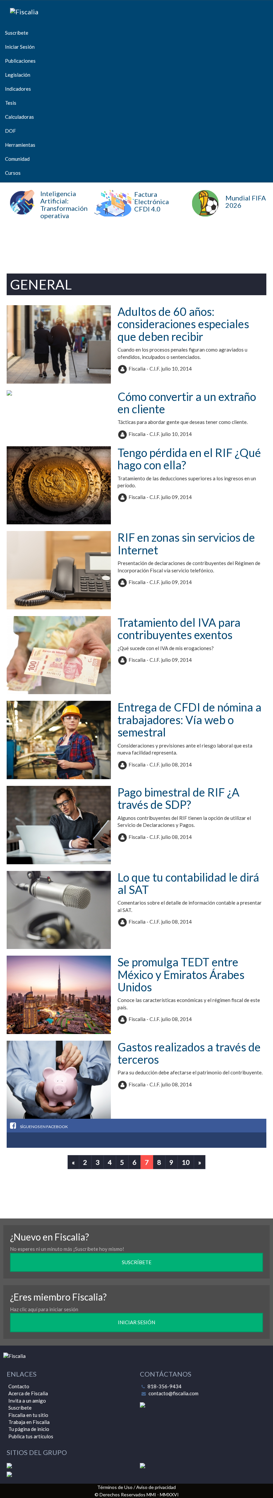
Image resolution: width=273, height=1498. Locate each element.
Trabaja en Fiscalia (29, 1422)
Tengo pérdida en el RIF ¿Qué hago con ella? (189, 459)
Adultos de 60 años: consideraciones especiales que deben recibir (183, 324)
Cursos (13, 173)
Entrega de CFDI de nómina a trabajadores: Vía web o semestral (189, 719)
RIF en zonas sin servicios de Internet (186, 543)
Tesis (10, 103)
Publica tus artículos (30, 1436)
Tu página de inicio (28, 1429)
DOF (10, 131)
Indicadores (18, 89)
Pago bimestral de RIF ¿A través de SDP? (178, 798)
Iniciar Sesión (20, 47)
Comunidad (17, 159)
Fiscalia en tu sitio (28, 1415)
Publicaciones (20, 61)
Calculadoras (19, 117)
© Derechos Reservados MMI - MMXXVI (137, 1494)
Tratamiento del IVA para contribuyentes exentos (179, 628)
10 (186, 1162)
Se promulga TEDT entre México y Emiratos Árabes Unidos (181, 974)
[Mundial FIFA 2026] (227, 215)
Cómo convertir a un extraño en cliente (187, 403)
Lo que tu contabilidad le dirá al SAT (188, 883)
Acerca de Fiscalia (28, 1393)
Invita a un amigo (27, 1401)
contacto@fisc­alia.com (173, 1393)
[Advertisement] (136, 244)
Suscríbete (16, 33)
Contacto (18, 1386)
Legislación (17, 75)
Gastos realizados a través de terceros (189, 1053)
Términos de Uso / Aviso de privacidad (136, 1487)
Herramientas (20, 145)
